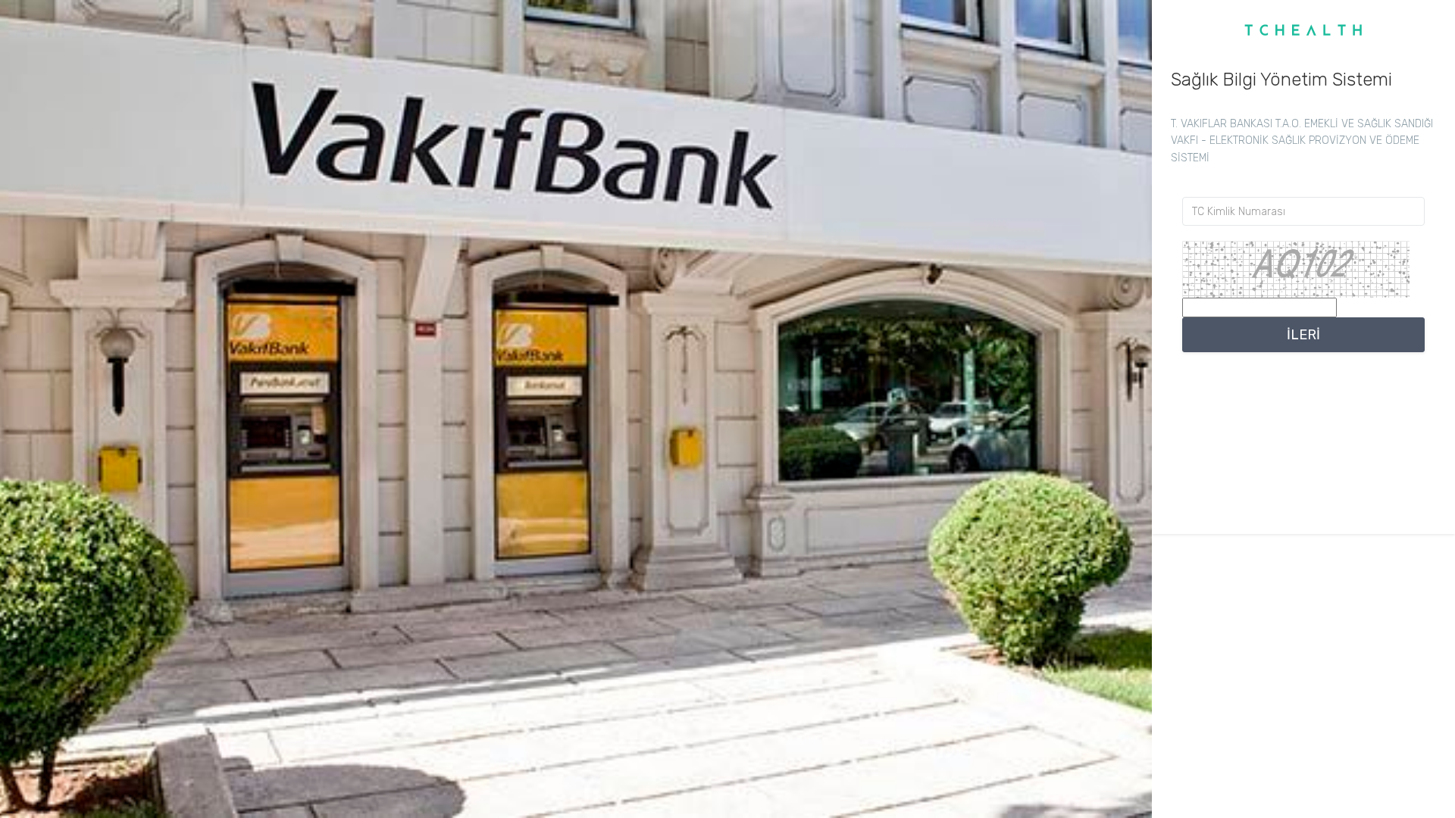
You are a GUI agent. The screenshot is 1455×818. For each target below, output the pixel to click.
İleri (1303, 334)
